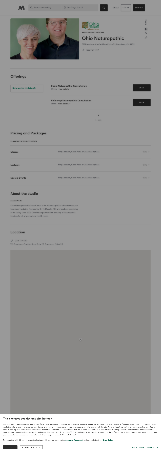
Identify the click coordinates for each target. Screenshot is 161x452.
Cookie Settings (31, 447)
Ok (10, 447)
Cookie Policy (152, 447)
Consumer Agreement (74, 440)
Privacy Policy (107, 440)
